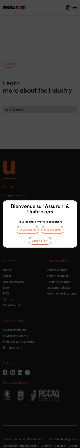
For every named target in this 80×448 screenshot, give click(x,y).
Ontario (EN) (40, 240)
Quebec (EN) (52, 230)
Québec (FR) (27, 230)
